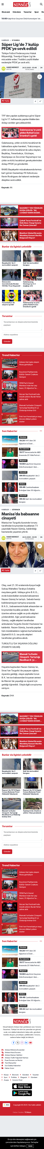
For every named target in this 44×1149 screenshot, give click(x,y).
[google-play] (22, 1094)
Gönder (7, 342)
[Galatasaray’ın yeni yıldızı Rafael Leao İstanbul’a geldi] (32, 296)
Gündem (17, 12)
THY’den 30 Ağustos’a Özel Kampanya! (27, 442)
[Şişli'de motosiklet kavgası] (32, 256)
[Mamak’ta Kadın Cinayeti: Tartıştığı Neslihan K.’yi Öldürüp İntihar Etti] (11, 804)
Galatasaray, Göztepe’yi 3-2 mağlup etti (29, 284)
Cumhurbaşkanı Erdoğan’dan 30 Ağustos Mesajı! (30, 489)
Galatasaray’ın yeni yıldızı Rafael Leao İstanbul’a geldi (31, 305)
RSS (7, 1105)
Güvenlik (23, 472)
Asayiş (6, 1080)
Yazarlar (28, 12)
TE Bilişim (27, 1112)
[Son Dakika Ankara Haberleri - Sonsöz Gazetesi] (22, 4)
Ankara (22, 484)
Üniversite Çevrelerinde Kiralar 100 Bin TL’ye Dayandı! (11, 284)
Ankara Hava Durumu (13, 1052)
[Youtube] (30, 1043)
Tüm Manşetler (10, 1063)
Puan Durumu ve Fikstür (13, 1060)
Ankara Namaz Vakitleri (13, 1055)
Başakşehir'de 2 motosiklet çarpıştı (29, 477)
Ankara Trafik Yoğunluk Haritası (16, 1058)
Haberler (5, 40)
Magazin (23, 460)
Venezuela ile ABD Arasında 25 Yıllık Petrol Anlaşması (30, 454)
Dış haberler (24, 449)
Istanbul (16, 40)
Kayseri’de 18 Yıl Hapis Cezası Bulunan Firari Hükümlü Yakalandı (11, 792)
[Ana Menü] (3, 5)
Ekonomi (6, 12)
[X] (18, 1043)
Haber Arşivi (9, 1068)
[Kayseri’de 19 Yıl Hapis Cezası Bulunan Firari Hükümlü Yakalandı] (32, 783)
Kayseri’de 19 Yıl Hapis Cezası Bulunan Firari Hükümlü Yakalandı (32, 792)
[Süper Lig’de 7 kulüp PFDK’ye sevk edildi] (22, 85)
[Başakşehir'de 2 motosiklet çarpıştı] (11, 256)
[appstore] (22, 1087)
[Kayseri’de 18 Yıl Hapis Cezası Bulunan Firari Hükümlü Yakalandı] (11, 783)
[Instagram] (22, 1043)
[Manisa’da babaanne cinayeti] (22, 555)
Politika (14, 1077)
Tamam (30, 1146)
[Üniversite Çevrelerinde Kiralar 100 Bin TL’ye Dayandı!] (11, 275)
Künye (6, 1075)
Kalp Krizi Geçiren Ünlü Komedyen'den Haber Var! (22, 16)
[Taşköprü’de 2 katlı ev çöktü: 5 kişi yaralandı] (32, 804)
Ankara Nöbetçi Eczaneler (15, 1050)
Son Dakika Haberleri (13, 1066)
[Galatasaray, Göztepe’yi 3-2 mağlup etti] (32, 275)
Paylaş (7, 101)
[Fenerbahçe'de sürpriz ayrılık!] (11, 296)
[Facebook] (13, 1043)
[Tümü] (41, 431)
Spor (36, 12)
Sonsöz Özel (17, 1080)
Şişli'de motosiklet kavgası (30, 500)
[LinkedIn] (26, 1043)
